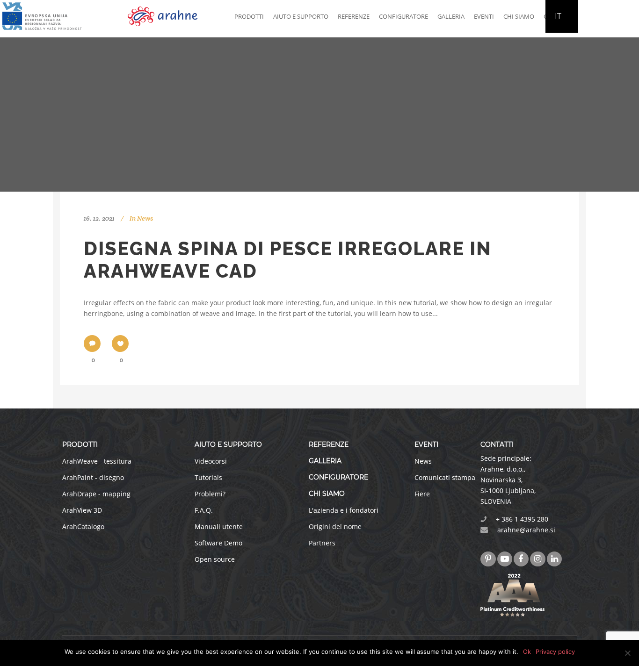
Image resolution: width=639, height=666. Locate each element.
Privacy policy (555, 651)
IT (558, 16)
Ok (527, 651)
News (145, 218)
